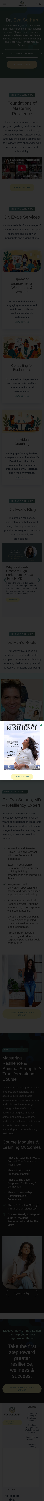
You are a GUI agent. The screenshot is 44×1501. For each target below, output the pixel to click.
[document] (22, 750)
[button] (41, 725)
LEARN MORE (22, 776)
